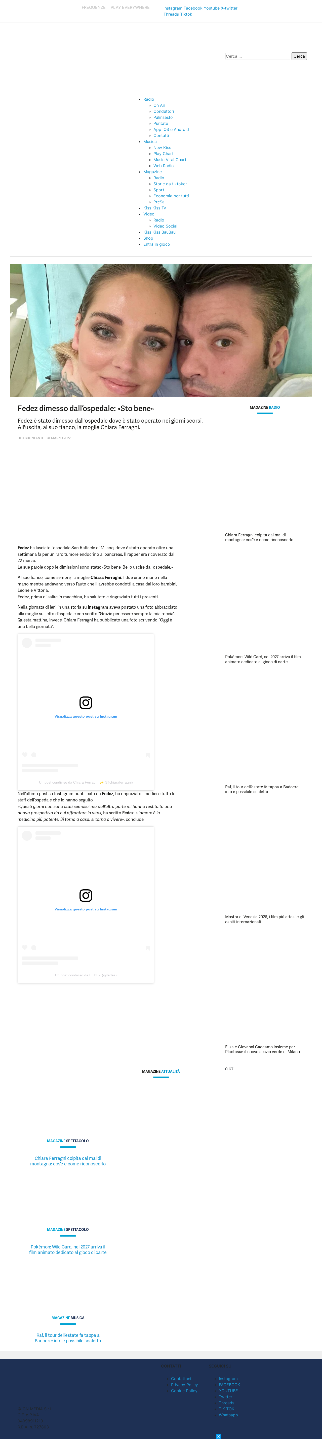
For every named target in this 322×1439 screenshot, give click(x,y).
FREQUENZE (94, 7)
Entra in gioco (156, 244)
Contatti (161, 135)
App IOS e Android (171, 129)
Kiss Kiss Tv (154, 207)
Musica (150, 141)
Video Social (165, 226)
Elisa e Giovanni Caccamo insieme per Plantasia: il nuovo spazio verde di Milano (262, 1049)
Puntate (160, 123)
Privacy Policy (184, 1384)
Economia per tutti (171, 195)
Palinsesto (163, 117)
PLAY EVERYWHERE (130, 7)
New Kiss (162, 147)
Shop (148, 238)
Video (148, 213)
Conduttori (163, 111)
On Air (159, 105)
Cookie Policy (184, 1390)
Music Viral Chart (169, 159)
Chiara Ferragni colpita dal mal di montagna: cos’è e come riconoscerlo (259, 537)
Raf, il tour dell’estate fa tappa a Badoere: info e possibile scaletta (262, 789)
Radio (148, 99)
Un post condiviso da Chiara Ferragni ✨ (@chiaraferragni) (86, 782)
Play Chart (163, 153)
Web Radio (163, 165)
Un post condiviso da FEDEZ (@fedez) (86, 975)
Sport (158, 189)
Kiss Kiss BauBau (159, 232)
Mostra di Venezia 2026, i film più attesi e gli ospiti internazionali (264, 919)
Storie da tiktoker (170, 183)
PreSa (159, 201)
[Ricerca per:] (257, 56)
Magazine (152, 171)
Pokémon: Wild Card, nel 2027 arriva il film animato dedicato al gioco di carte (263, 659)
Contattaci (181, 1378)
